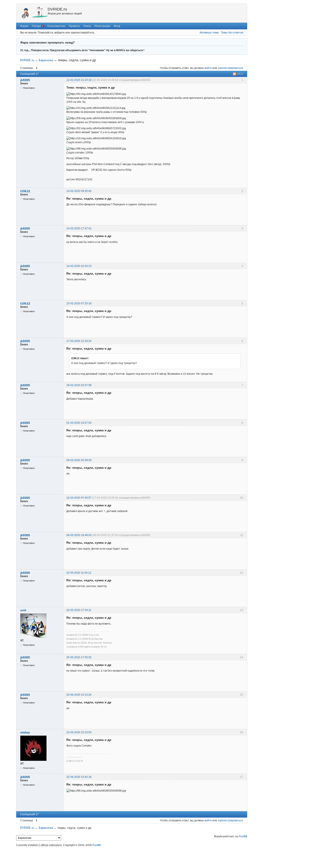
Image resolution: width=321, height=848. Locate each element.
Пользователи (56, 26)
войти (208, 68)
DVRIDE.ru (57, 9)
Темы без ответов (232, 32)
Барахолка (46, 60)
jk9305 (25, 80)
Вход (117, 26)
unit (23, 610)
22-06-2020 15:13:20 (78, 694)
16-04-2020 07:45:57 (78, 497)
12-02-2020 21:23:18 (78, 80)
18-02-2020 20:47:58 (78, 385)
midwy (25, 732)
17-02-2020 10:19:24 (78, 341)
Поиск (87, 26)
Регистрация (102, 26)
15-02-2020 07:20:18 (78, 303)
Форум (24, 26)
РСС (240, 73)
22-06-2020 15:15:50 (78, 732)
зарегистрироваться (230, 68)
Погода (36, 26)
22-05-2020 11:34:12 (78, 572)
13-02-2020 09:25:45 (78, 191)
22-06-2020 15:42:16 (78, 776)
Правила (74, 26)
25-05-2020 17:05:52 (78, 657)
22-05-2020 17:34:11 (78, 610)
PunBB (243, 836)
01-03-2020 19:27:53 (78, 422)
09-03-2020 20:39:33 (78, 460)
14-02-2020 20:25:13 (78, 266)
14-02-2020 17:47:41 (78, 228)
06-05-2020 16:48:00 (78, 535)
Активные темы (209, 32)
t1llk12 (25, 191)
